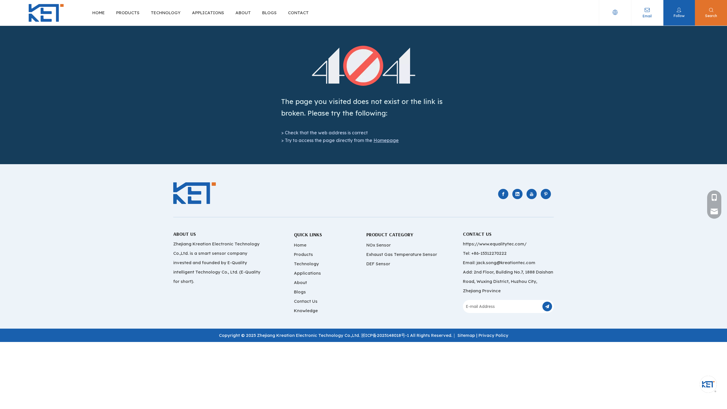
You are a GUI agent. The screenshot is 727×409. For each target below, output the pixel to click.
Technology (306, 263)
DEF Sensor (378, 263)
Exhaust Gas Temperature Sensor (401, 254)
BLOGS (269, 12)
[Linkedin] (517, 194)
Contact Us (305, 301)
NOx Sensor (378, 245)
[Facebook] (503, 194)
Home (300, 245)
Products (303, 254)
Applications (307, 273)
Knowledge (306, 310)
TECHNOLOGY (166, 12)
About (300, 282)
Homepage (386, 140)
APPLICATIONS (208, 12)
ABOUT (243, 12)
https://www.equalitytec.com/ (495, 244)
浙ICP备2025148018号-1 (385, 335)
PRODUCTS (127, 12)
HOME (98, 12)
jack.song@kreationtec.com (506, 262)
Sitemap (466, 335)
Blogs (300, 292)
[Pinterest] (546, 194)
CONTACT (298, 12)
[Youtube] (532, 194)
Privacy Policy (493, 335)
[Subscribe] (547, 306)
